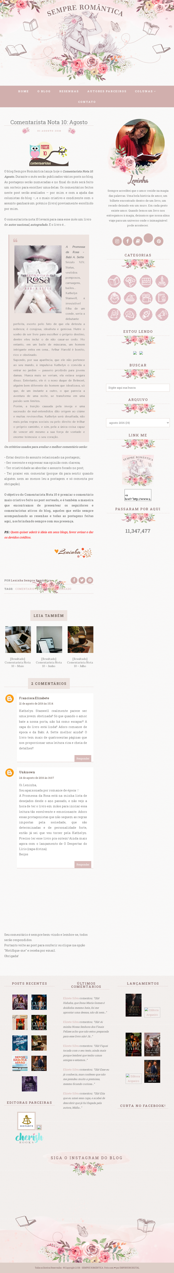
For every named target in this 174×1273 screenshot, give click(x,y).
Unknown (27, 772)
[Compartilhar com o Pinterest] (89, 580)
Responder (82, 758)
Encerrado (62, 588)
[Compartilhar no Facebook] (74, 580)
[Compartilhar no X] (82, 580)
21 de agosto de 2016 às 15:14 (36, 703)
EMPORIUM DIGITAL (129, 1267)
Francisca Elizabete (34, 698)
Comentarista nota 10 (33, 588)
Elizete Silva (71, 998)
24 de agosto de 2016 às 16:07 (36, 777)
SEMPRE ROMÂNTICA (92, 1267)
